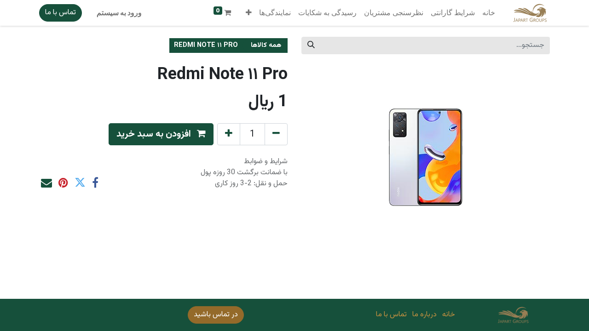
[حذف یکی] (276, 134)
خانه (448, 314)
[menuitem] (489, 13)
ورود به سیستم (119, 12)
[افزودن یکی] (228, 134)
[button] (248, 13)
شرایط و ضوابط (266, 161)
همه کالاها (266, 45)
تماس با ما (60, 12)
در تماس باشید (216, 314)
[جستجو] (311, 45)
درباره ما (424, 314)
